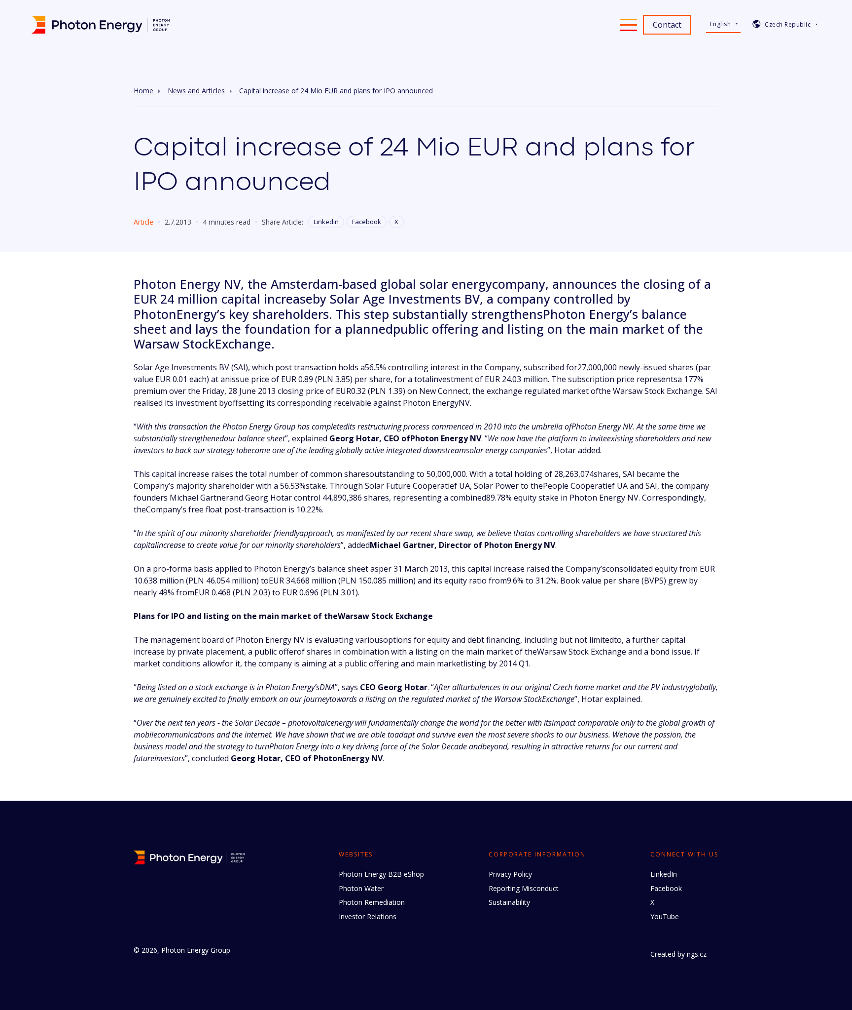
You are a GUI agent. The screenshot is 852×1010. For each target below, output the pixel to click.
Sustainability (509, 902)
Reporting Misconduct (524, 888)
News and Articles (196, 90)
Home (143, 90)
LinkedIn (663, 874)
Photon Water (361, 888)
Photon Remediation (372, 902)
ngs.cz (697, 954)
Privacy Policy (510, 874)
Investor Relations (367, 916)
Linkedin (326, 221)
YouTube (664, 916)
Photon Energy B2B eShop (381, 874)
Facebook (366, 221)
